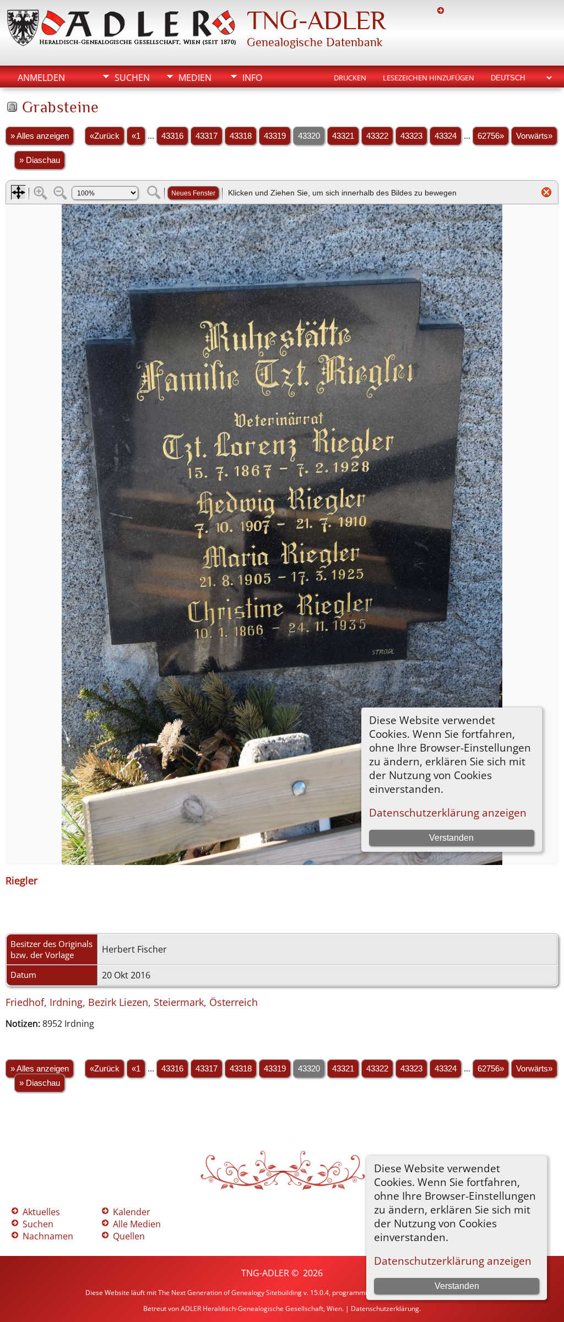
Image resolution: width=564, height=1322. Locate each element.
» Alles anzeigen (39, 136)
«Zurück (105, 136)
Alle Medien (137, 1224)
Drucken (350, 78)
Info (252, 78)
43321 (343, 136)
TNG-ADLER (316, 20)
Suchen (132, 78)
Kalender (131, 1212)
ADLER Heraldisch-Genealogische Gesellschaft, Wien (261, 1308)
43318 (241, 136)
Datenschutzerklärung (385, 1308)
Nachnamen (48, 1236)
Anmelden (41, 78)
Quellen (129, 1236)
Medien (195, 78)
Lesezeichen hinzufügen (428, 78)
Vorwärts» (534, 136)
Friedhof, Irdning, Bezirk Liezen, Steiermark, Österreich (132, 1002)
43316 (172, 136)
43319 (275, 136)
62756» (491, 136)
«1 (136, 136)
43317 (207, 136)
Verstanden (457, 1286)
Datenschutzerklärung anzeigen (453, 1260)
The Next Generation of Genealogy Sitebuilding (230, 1292)
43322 (377, 136)
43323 (411, 136)
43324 (446, 136)
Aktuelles (41, 1212)
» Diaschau (39, 160)
